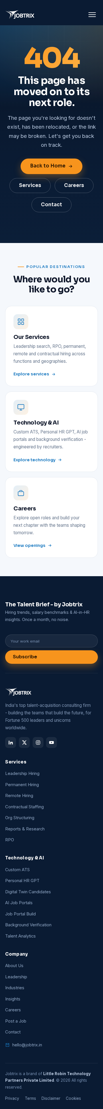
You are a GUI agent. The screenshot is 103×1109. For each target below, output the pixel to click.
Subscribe (25, 657)
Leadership (16, 976)
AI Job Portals (19, 902)
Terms (30, 1098)
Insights (12, 999)
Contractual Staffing (24, 806)
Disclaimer (50, 1098)
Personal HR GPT (22, 880)
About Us (14, 965)
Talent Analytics (20, 936)
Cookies (73, 1098)
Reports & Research (25, 829)
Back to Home (48, 166)
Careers (74, 185)
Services (30, 185)
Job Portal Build (20, 914)
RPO (9, 839)
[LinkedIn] (10, 742)
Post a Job (15, 1021)
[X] (24, 742)
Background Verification (28, 924)
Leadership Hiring (22, 773)
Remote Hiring (19, 795)
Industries (14, 987)
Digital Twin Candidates (28, 891)
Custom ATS (17, 869)
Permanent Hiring (22, 784)
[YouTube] (51, 742)
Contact (51, 205)
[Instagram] (38, 742)
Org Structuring (19, 817)
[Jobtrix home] (20, 14)
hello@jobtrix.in (27, 1045)
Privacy (12, 1098)
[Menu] (92, 14)
